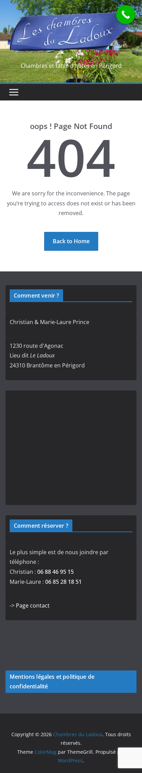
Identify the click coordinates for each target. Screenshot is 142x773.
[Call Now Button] (125, 14)
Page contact (33, 605)
